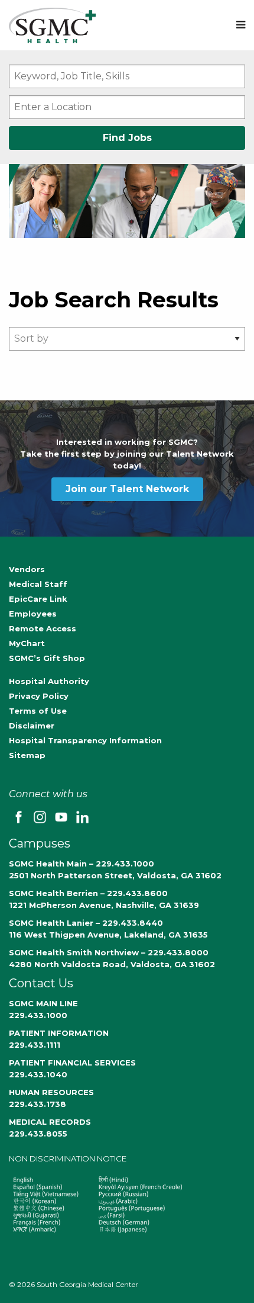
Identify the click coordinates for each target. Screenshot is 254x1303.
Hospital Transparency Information (85, 740)
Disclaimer (31, 725)
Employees (33, 613)
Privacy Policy (39, 696)
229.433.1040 (38, 1074)
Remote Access (42, 628)
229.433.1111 (34, 1045)
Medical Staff (38, 584)
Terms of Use (38, 710)
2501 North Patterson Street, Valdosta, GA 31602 (115, 875)
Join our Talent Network (127, 489)
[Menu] (240, 25)
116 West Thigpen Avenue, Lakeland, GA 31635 (108, 934)
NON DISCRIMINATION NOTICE (67, 1158)
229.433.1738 (37, 1104)
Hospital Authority (49, 681)
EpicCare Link (38, 599)
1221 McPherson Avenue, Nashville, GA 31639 (104, 905)
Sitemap (27, 755)
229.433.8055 (38, 1133)
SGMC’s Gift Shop (47, 658)
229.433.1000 (38, 1015)
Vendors (27, 569)
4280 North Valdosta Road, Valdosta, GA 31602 (112, 964)
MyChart (27, 643)
